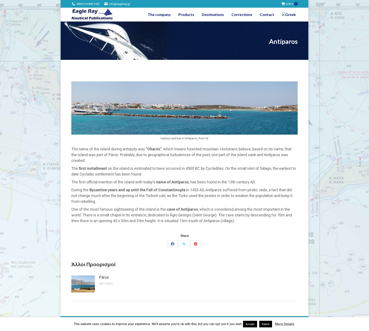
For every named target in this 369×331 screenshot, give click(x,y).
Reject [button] (265, 324)
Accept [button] (250, 324)
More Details (284, 324)
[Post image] (83, 283)
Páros (104, 277)
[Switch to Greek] (289, 15)
